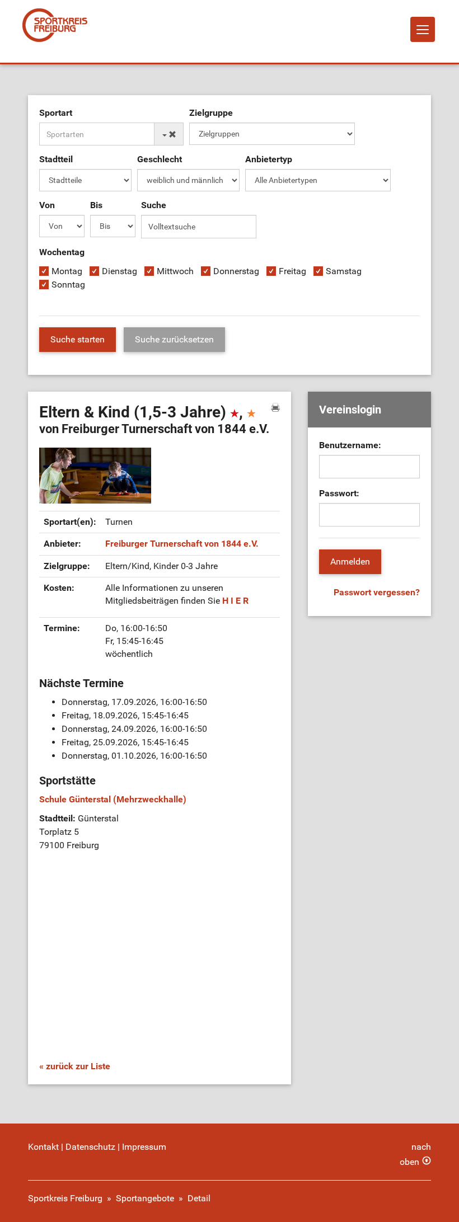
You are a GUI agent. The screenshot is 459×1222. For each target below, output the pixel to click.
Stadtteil (56, 159)
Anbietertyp (268, 159)
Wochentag (62, 252)
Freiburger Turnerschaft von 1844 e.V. (182, 543)
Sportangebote (145, 1198)
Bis (96, 205)
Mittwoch (175, 271)
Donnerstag (236, 271)
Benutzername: (350, 445)
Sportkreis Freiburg (65, 1198)
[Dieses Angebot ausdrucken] (275, 407)
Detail (199, 1198)
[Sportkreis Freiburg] (55, 25)
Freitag (292, 271)
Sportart (55, 112)
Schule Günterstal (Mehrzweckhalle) (112, 799)
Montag (66, 271)
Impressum (144, 1146)
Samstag (344, 271)
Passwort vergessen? (377, 592)
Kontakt (43, 1146)
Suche (153, 205)
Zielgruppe (211, 112)
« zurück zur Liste (74, 1066)
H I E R (235, 600)
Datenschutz (90, 1146)
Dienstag (119, 271)
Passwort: (339, 493)
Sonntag (68, 284)
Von (47, 205)
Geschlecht (159, 159)
